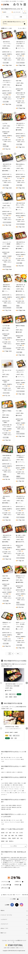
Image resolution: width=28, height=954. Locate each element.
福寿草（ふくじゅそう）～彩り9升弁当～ (20, 623)
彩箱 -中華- (5, 576)
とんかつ (18, 757)
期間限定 (14, 805)
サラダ (2, 788)
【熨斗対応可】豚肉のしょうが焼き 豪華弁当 (20, 204)
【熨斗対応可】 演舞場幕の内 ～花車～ (20, 285)
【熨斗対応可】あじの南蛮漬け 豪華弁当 (20, 497)
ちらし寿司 (14, 792)
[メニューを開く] (24, 4)
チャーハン (3, 792)
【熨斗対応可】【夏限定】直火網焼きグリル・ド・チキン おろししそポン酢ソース (7, 285)
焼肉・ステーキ (12, 757)
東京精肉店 (6, 248)
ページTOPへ (13, 899)
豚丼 (14, 785)
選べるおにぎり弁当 (6, 371)
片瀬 (16, 835)
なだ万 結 (4, 123)
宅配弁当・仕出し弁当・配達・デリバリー (11, 894)
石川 (7, 832)
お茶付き (3, 805)
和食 (2, 757)
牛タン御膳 (18, 411)
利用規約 (17, 884)
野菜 (5, 790)
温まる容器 (8, 807)
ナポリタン (16, 788)
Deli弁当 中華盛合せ (6, 411)
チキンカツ (11, 788)
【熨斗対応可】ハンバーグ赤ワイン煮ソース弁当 (6, 81)
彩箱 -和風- (18, 80)
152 (18, 653)
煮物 (5, 785)
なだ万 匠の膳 (5, 325)
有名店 (7, 805)
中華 (7, 757)
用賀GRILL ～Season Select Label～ (7, 48)
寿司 (21, 757)
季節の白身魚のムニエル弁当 (20, 165)
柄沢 (18, 838)
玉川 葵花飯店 (7, 629)
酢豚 (23, 790)
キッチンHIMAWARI (19, 209)
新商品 (10, 805)
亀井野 (14, 838)
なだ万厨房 (6, 128)
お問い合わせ (4, 888)
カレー (19, 792)
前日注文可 (19, 805)
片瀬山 (9, 838)
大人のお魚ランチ (6, 203)
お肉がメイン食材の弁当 (17, 772)
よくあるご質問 (5, 884)
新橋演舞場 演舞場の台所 (21, 291)
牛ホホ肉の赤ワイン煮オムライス (20, 371)
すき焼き (15, 783)
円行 (2, 835)
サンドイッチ (13, 759)
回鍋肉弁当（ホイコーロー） (6, 623)
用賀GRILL (19, 130)
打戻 (17, 832)
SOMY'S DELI (20, 582)
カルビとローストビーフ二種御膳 (6, 243)
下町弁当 (5, 376)
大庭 (9, 835)
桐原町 (2, 841)
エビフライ (8, 787)
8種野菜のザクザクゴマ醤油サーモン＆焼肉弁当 (20, 577)
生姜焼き (11, 783)
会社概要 (5, 947)
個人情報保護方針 (12, 947)
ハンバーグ (22, 788)
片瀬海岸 (20, 835)
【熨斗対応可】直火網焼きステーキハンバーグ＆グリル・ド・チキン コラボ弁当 (20, 243)
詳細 (9, 55)
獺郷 (12, 835)
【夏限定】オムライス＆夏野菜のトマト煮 (20, 456)
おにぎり (18, 759)
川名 (21, 838)
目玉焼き (21, 785)
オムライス (13, 787)
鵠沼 (7, 841)
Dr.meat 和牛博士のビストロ (21, 542)
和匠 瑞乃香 (8, 690)
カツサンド (23, 792)
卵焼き (19, 783)
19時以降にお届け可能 (6, 809)
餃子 (15, 790)
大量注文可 (3, 807)
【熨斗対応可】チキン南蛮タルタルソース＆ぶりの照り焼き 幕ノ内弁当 (20, 124)
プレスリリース (21, 947)
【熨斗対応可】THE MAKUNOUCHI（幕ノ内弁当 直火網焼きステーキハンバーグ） (7, 497)
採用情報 (17, 947)
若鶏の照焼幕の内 (6, 455)
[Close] (24, 23)
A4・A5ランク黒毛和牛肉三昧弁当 (20, 536)
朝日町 (2, 832)
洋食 (5, 757)
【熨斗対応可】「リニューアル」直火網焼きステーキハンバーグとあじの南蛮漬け (6, 42)
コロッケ (22, 787)
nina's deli (19, 85)
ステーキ (6, 788)
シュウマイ (19, 790)
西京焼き (6, 783)
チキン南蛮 (23, 783)
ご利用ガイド (18, 881)
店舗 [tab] (21, 16)
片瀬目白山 (4, 838)
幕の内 (22, 759)
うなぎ (2, 761)
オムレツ (18, 787)
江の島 (21, 832)
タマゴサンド (4, 794)
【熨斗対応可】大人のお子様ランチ (20, 42)
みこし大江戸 (20, 629)
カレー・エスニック (5, 759)
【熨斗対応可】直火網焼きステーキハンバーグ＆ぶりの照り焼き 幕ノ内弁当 (7, 536)
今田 (14, 832)
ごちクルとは (4, 881)
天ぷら (2, 785)
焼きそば (3, 787)
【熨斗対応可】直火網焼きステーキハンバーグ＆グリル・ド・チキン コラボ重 (7, 165)
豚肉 (11, 792)
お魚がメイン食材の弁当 (6, 772)
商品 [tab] (7, 16)
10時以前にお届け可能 (16, 807)
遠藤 (6, 835)
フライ (2, 790)
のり (11, 785)
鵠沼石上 (11, 841)
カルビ (7, 792)
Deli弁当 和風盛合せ (20, 326)
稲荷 (10, 832)
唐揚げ (8, 785)
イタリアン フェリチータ (21, 48)
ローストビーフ (10, 790)
